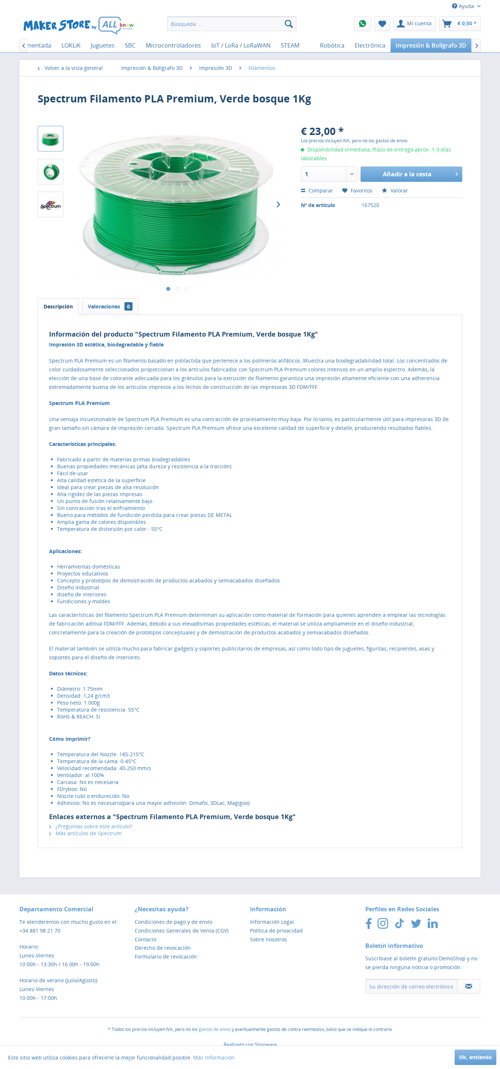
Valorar (398, 190)
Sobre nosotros (268, 939)
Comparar (320, 190)
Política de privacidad (276, 930)
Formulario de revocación (166, 956)
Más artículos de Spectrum (88, 833)
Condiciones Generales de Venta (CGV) (181, 930)
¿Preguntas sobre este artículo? (93, 826)
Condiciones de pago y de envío (173, 921)
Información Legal (272, 921)
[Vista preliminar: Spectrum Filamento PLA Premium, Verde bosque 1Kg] (50, 138)
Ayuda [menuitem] (466, 6)
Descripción (58, 306)
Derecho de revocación (163, 947)
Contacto (145, 939)
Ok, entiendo (475, 1057)
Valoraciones (109, 306)
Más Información (214, 1057)
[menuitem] (231, 23)
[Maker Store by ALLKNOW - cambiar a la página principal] (78, 25)
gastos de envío (215, 1029)
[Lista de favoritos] (382, 23)
